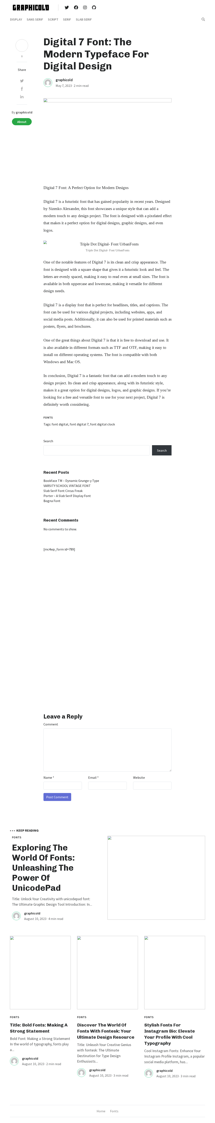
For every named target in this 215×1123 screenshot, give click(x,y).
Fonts (48, 417)
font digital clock (102, 424)
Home (101, 1111)
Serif (67, 19)
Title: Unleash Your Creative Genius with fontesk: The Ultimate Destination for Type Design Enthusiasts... (104, 1053)
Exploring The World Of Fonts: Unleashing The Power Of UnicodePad (43, 868)
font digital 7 (79, 424)
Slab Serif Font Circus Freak (63, 491)
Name (48, 777)
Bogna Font (51, 501)
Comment (50, 724)
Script (53, 19)
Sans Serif (35, 19)
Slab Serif (84, 19)
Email (93, 777)
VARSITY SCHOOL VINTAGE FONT (67, 486)
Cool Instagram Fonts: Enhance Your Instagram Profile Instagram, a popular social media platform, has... (174, 1056)
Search (48, 441)
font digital (60, 424)
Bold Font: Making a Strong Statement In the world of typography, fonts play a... (40, 1044)
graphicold (64, 80)
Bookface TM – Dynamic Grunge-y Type (71, 481)
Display (16, 19)
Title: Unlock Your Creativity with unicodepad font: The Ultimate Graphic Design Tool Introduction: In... (52, 902)
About (21, 122)
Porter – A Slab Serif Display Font (67, 496)
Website (139, 777)
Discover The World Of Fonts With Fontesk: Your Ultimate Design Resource (105, 1031)
